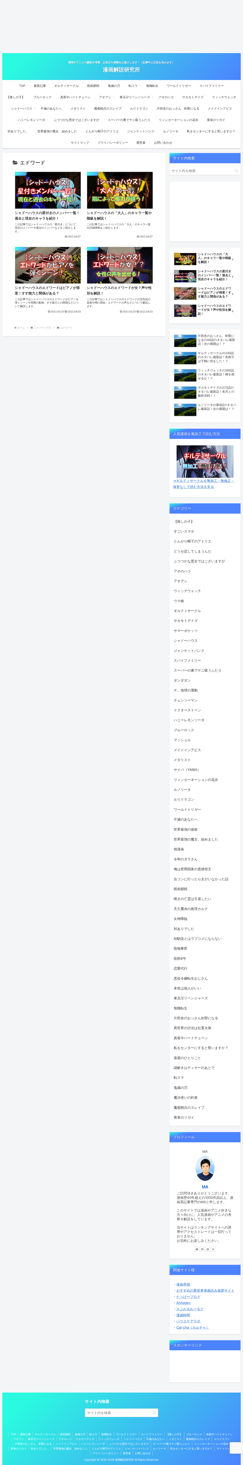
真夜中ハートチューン (219, 1434)
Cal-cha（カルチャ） (192, 1327)
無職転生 (106, 1434)
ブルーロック (194, 1434)
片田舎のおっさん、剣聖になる (33, 1443)
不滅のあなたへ (155, 1439)
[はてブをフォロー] (202, 1249)
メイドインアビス (66, 1443)
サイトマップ (225, 1448)
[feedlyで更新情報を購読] (207, 1249)
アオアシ (18, 1439)
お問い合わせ (143, 1453)
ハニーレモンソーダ (93, 1443)
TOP (13, 1434)
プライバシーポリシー (105, 1453)
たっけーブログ (188, 1297)
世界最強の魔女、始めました (70, 1448)
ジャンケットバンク (137, 1448)
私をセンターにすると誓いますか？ (191, 1448)
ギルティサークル (45, 1434)
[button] (236, 171)
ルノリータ (159, 1448)
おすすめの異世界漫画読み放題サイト (205, 1290)
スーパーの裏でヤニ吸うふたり (171, 1443)
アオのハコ (65, 1439)
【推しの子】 (174, 1434)
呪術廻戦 (65, 1434)
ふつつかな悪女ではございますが (129, 1443)
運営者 (127, 1453)
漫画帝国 (183, 1284)
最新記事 (25, 1434)
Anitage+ (183, 1303)
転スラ (93, 1434)
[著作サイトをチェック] (196, 1249)
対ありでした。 (40, 1448)
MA (205, 1186)
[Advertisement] (121, 26)
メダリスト (175, 1439)
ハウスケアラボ (188, 1321)
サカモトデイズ (85, 1439)
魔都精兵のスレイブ (198, 1439)
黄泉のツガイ (19, 1448)
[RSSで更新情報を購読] (213, 1249)
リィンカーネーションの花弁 (211, 1443)
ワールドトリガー (126, 1434)
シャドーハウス (133, 1439)
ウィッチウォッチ (109, 1439)
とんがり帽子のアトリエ (106, 1448)
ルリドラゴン (222, 1439)
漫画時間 (183, 1315)
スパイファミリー (151, 1434)
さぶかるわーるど (190, 1309)
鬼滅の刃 (80, 1434)
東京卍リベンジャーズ (41, 1439)
